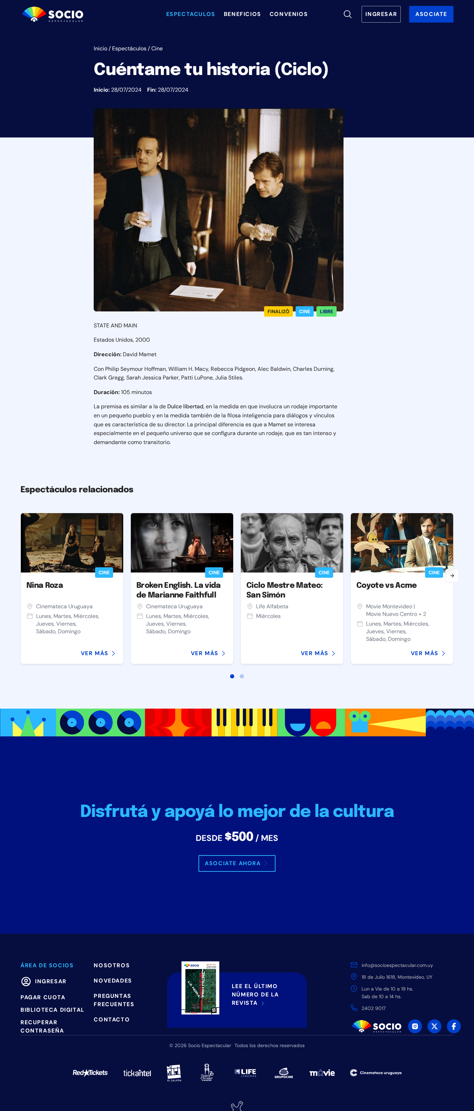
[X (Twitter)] (434, 1026)
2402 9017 (374, 1008)
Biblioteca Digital (52, 1009)
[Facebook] (454, 1026)
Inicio (100, 48)
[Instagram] (415, 1026)
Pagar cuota (43, 997)
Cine (157, 48)
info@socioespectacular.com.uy (397, 965)
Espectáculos (129, 48)
